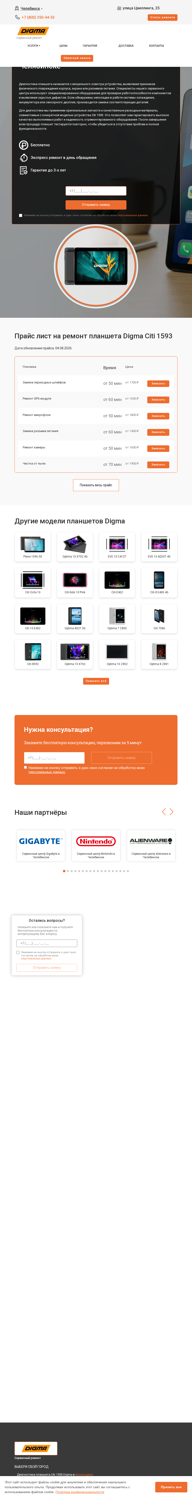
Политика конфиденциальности (79, 1492)
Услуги (32, 45)
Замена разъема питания (40, 431)
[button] (164, 812)
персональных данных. (133, 215)
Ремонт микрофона (37, 415)
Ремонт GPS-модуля (37, 398)
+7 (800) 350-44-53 (38, 17)
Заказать (158, 383)
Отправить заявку (96, 205)
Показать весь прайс (96, 485)
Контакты (156, 45)
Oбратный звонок (77, 58)
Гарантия (90, 45)
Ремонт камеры (34, 447)
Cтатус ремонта (162, 17)
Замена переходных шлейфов (44, 382)
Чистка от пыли (34, 463)
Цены (63, 45)
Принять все (171, 1487)
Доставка (126, 45)
